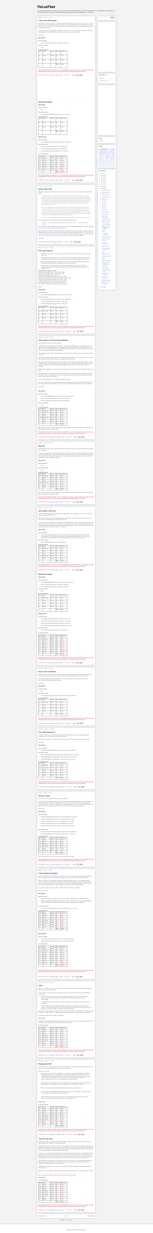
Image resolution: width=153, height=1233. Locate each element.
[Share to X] (79, 75)
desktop (100, 161)
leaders (108, 163)
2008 (102, 181)
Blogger (84, 1229)
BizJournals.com (53, 23)
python (106, 151)
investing (101, 151)
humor (104, 161)
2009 (102, 179)
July (103, 201)
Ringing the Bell (44, 1064)
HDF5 (104, 159)
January (104, 214)
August (104, 199)
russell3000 (103, 149)
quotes (113, 151)
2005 (102, 188)
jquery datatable (102, 163)
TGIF (40, 986)
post (90, 1066)
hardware (112, 155)
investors (108, 161)
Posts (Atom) (69, 1220)
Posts (102, 78)
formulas (106, 153)
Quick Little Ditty (45, 189)
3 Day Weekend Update (47, 873)
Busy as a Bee (44, 796)
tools (106, 165)
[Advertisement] (66, 89)
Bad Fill (41, 446)
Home (66, 1216)
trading (100, 159)
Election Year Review (105, 283)
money (100, 164)
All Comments (104, 80)
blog (114, 159)
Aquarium (71, 877)
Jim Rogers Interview (47, 511)
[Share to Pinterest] (82, 75)
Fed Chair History (45, 251)
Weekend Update (45, 102)
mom (114, 163)
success (113, 164)
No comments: (67, 75)
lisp (111, 163)
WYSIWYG (110, 159)
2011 (102, 175)
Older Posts (90, 1216)
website (43, 26)
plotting (113, 156)
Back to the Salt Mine (47, 672)
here (64, 228)
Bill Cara (46, 1066)
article (45, 23)
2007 (102, 184)
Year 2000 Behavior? (46, 732)
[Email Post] (73, 75)
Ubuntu (106, 159)
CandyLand (72, 235)
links (109, 151)
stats (107, 152)
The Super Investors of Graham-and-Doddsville (49, 228)
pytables (101, 157)
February (104, 212)
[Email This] (76, 75)
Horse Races (105, 267)
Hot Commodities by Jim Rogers (66, 233)
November (105, 192)
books (104, 155)
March (104, 210)
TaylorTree (46, 6)
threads (103, 165)
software (108, 164)
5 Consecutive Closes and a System (106, 264)
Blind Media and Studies (106, 274)
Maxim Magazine (62, 383)
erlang (113, 153)
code (110, 153)
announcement (74, 1160)
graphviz (108, 155)
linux (103, 156)
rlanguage (112, 157)
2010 (102, 177)
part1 (68, 191)
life (99, 156)
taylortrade (111, 152)
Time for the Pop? (45, 1139)
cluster (113, 160)
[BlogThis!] (77, 75)
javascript (113, 161)
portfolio (112, 149)
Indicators (101, 153)
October (104, 194)
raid (103, 164)
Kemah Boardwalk (54, 876)
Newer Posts (42, 1216)
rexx (105, 164)
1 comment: (66, 241)
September (105, 196)
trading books (109, 165)
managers (107, 156)
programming (102, 152)
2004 (102, 287)
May (103, 205)
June (103, 203)
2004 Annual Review (105, 277)
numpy (100, 155)
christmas (110, 160)
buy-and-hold (101, 160)
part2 (72, 191)
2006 (102, 186)
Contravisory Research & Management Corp (81, 23)
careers (105, 160)
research (107, 157)
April (103, 207)
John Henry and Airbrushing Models (53, 340)
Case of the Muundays (47, 20)
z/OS (114, 165)
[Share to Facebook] (80, 75)
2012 (102, 173)
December (105, 190)
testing (100, 165)
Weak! (103, 258)
